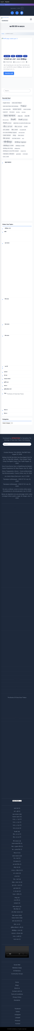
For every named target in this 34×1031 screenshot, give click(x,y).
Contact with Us (17, 991)
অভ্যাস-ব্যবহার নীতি (7, 109)
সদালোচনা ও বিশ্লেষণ (8, 154)
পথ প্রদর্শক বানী (23, 129)
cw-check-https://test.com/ (13, 476)
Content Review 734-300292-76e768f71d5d (17, 452)
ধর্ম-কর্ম (25, 56)
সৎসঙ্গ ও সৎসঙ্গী (6, 156)
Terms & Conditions (17, 994)
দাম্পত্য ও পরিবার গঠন (16, 870)
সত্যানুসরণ (16, 903)
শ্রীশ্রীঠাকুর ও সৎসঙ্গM (20, 145)
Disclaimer (17, 1000)
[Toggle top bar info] (22, 8)
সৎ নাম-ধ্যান (25, 154)
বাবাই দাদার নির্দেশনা (16, 921)
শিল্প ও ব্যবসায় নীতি (16, 849)
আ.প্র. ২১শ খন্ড (16, 822)
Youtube (17, 1023)
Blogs (17, 985)
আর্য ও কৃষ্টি (16, 811)
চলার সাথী (27, 116)
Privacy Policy (17, 997)
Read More (8, 73)
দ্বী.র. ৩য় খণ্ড (18, 126)
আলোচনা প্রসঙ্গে (17, 109)
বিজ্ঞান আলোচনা (21, 135)
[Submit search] (28, 90)
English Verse (6, 102)
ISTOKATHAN (8, 62)
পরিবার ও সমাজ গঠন (16, 882)
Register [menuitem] (7, 1)
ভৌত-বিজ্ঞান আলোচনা (16, 138)
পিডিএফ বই (16, 853)
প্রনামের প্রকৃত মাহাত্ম (21, 132)
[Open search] (12, 12)
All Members (17, 970)
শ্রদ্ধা (23, 138)
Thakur (23, 106)
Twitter (17, 1011)
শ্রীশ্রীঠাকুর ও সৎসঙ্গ (8, 145)
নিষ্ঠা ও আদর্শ (15, 130)
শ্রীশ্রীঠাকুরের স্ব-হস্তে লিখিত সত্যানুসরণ (11, 151)
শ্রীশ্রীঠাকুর (8, 141)
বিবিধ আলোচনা (6, 138)
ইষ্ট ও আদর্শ (16, 858)
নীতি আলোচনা (16, 841)
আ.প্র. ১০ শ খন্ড (16, 819)
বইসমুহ (14, 135)
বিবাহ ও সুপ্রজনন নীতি (16, 846)
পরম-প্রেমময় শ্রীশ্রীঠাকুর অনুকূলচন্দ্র (10, 132)
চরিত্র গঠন (20, 116)
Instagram (17, 1014)
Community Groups (17, 974)
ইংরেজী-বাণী (5, 112)
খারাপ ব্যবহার (23, 112)
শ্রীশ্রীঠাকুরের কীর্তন (17, 148)
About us (17, 988)
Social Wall (17, 965)
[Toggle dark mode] (17, 12)
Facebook (17, 1008)
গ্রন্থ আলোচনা (7, 56)
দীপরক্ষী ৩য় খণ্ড (7, 123)
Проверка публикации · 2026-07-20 (14, 479)
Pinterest (17, 1020)
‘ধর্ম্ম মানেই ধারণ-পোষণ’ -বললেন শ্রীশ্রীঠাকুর (15, 59)
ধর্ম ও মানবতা (6, 130)
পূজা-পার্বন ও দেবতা (16, 885)
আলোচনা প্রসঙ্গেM (26, 109)
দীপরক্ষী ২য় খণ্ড (23, 120)
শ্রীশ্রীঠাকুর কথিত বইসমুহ (8, 148)
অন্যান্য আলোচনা (15, 918)
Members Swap (17, 968)
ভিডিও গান (16, 924)
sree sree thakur (17, 103)
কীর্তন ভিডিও (18, 112)
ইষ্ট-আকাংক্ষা (12, 112)
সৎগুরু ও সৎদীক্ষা (16, 894)
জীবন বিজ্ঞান (16, 909)
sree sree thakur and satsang (10, 106)
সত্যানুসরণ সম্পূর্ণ (23, 151)
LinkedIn (17, 1017)
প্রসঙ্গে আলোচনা (7, 135)
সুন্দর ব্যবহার (18, 154)
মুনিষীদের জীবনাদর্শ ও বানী (16, 927)
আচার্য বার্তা (16, 808)
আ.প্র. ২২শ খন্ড (16, 825)
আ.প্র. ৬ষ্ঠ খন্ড (16, 828)
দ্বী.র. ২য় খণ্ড (19, 56)
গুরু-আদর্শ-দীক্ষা (16, 864)
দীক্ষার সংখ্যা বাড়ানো (5, 119)
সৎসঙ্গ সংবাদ (16, 939)
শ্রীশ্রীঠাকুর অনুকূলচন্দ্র (20, 142)
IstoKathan (5, 20)
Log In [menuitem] (2, 1)
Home (3, 33)
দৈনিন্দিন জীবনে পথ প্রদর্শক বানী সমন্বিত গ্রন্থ (22, 123)
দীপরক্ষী (13, 56)
